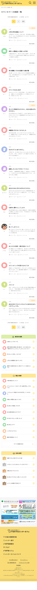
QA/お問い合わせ (13, 560)
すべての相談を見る (18, 444)
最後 (23, 21)
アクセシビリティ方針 (24, 562)
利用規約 (18, 565)
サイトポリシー (24, 560)
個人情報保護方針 (12, 562)
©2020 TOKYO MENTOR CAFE (18, 580)
